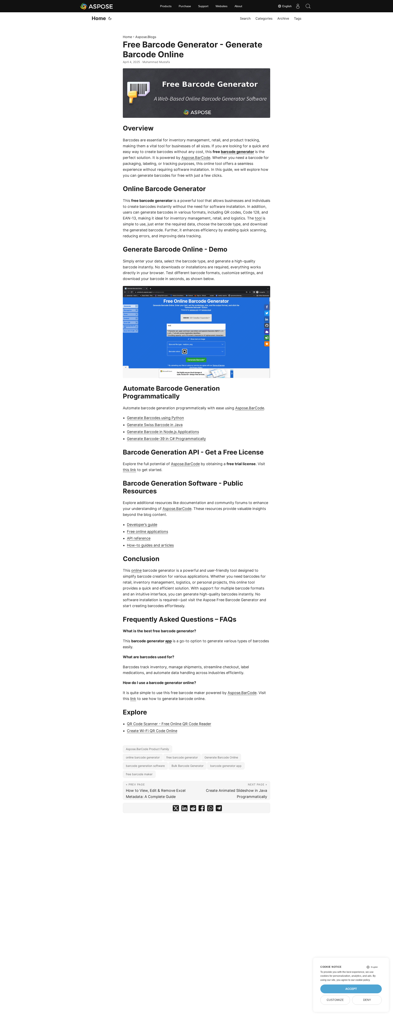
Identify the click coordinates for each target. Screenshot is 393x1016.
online (136, 570)
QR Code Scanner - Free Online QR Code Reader (169, 724)
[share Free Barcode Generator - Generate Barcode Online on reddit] (193, 809)
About (238, 6)
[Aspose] (97, 6)
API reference (138, 538)
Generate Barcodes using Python (155, 418)
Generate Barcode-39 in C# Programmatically (166, 439)
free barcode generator (182, 757)
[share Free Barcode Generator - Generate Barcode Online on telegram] (219, 809)
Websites (221, 6)
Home (99, 18)
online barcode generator (143, 757)
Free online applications (147, 531)
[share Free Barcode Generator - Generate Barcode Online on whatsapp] (210, 809)
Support (203, 6)
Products (166, 6)
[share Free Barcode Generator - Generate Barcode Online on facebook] (202, 809)
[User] (298, 6)
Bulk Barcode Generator (187, 765)
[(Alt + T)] (109, 18)
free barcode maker (139, 774)
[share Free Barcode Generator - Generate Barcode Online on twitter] (176, 809)
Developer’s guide (142, 524)
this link (129, 470)
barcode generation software (145, 765)
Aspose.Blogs (145, 37)
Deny (367, 999)
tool (258, 218)
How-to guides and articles (150, 545)
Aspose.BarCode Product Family (147, 749)
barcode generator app (226, 765)
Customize (335, 999)
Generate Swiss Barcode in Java (155, 425)
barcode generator (237, 152)
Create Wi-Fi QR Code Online (152, 731)
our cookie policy (360, 980)
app (168, 641)
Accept (351, 988)
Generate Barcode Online (221, 757)
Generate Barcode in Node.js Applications (163, 432)
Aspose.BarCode (195, 157)
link (133, 698)
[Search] (308, 6)
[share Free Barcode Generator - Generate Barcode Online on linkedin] (184, 809)
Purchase (185, 6)
